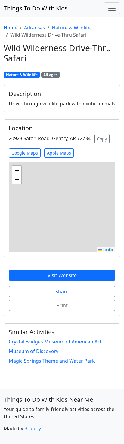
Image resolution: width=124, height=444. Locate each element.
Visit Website (62, 275)
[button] (16, 170)
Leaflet (108, 249)
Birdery (32, 428)
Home (10, 27)
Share (62, 291)
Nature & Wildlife (71, 27)
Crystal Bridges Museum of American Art (55, 341)
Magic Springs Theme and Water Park (52, 361)
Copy (102, 139)
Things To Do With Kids (36, 8)
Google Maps (24, 153)
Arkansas (34, 27)
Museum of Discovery (33, 351)
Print (62, 305)
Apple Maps (59, 153)
